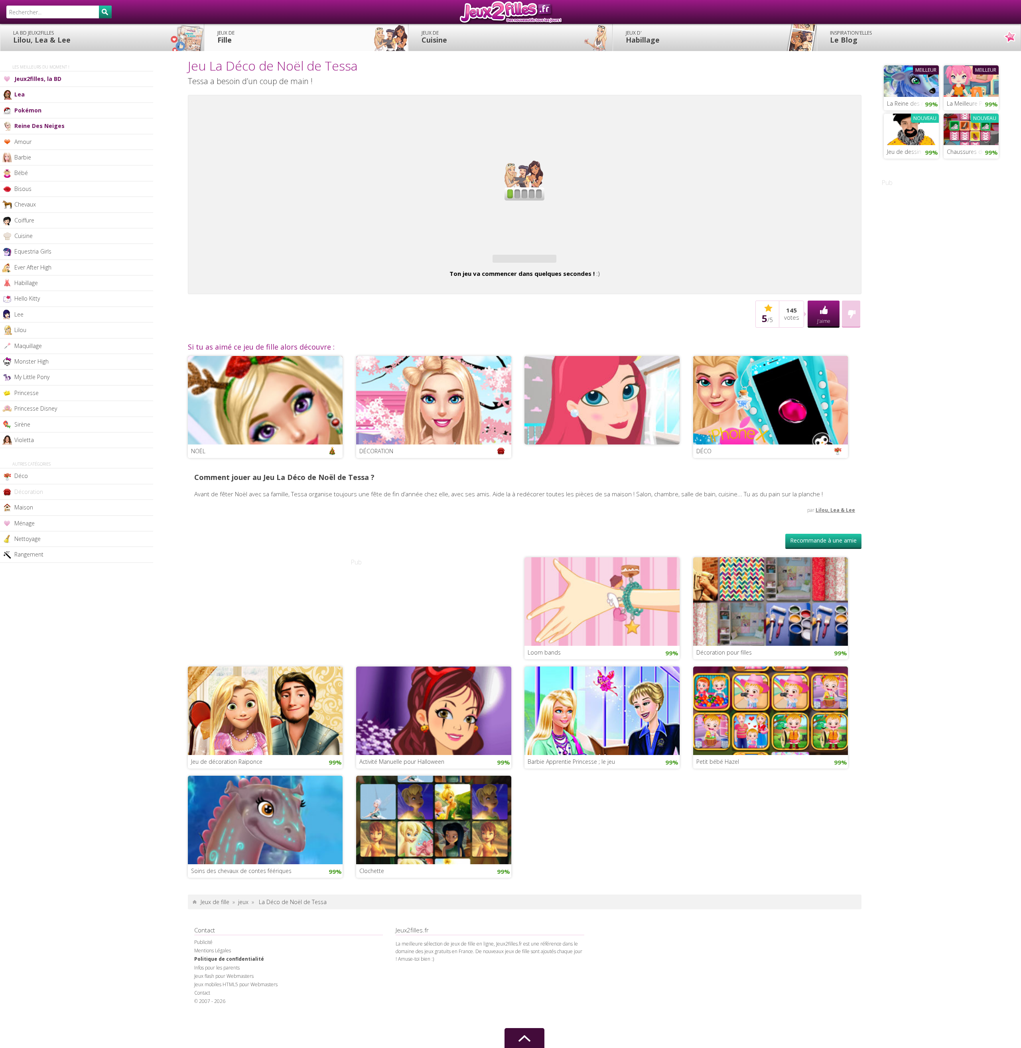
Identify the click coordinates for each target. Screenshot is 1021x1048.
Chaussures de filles (972, 151)
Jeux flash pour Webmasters (224, 976)
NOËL (198, 451)
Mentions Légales (212, 950)
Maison (23, 507)
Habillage (643, 37)
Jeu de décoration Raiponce (226, 761)
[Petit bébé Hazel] (770, 710)
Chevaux (25, 204)
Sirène (22, 424)
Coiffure (24, 220)
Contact (202, 992)
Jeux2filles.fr (510, 12)
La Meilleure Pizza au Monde (973, 103)
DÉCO (704, 451)
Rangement (28, 554)
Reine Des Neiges (39, 126)
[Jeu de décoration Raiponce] (265, 710)
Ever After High (32, 267)
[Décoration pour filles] (770, 601)
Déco (21, 476)
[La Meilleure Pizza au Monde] (971, 80)
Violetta (24, 440)
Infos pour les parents (217, 967)
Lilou (20, 330)
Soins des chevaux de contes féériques (241, 871)
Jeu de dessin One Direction (913, 151)
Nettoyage (27, 539)
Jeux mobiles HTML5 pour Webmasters (236, 984)
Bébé (21, 173)
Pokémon (27, 110)
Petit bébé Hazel (717, 761)
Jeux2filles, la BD (37, 79)
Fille (226, 37)
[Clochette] (433, 819)
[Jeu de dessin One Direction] (911, 128)
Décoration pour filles (724, 652)
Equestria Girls (32, 251)
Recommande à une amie (823, 540)
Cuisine (434, 37)
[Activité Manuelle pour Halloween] (433, 710)
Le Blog (851, 37)
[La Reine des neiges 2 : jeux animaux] (911, 80)
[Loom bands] (602, 601)
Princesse (26, 393)
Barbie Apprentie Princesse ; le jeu (571, 761)
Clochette (371, 871)
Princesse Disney (35, 408)
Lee (19, 314)
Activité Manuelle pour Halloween (401, 761)
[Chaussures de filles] (971, 128)
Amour (23, 142)
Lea (19, 94)
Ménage (24, 523)
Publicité (203, 942)
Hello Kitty (27, 298)
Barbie (22, 157)
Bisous (23, 189)
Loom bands (544, 652)
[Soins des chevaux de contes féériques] (265, 819)
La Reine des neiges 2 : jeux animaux (913, 103)
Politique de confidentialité (229, 959)
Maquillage (28, 346)
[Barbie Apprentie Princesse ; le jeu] (602, 710)
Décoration (28, 491)
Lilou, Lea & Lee (42, 37)
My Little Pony (31, 377)
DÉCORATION (376, 451)
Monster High (31, 361)
